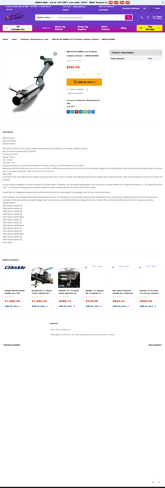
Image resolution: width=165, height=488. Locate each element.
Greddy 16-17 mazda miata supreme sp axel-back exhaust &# (69, 293)
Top (159, 482)
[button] (55, 54)
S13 (73, 106)
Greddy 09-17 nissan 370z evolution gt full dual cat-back (42, 293)
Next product (154, 345)
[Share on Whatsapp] (85, 112)
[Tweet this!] (72, 112)
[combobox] (45, 17)
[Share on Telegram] (93, 112)
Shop (14, 39)
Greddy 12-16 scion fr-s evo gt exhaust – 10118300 (150, 293)
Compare (153, 482)
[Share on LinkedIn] (80, 112)
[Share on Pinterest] (76, 112)
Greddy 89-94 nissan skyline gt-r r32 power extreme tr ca (15, 293)
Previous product (12, 345)
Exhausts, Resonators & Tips (34, 39)
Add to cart (85, 82)
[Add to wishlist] (68, 89)
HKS (150, 58)
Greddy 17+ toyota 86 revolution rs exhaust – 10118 (95, 293)
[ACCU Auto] (14, 17)
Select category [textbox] (44, 17)
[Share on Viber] (89, 112)
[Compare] (87, 89)
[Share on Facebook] (68, 112)
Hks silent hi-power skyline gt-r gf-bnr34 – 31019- (123, 293)
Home (5, 39)
